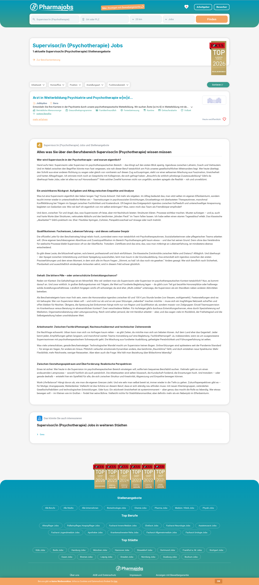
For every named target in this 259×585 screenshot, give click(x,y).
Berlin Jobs (58, 550)
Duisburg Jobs (170, 557)
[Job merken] (224, 119)
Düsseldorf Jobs (144, 550)
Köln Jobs (40, 550)
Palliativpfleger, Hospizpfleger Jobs (83, 525)
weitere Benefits (43, 113)
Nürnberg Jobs (148, 557)
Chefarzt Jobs (151, 525)
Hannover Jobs (122, 550)
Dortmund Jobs (167, 550)
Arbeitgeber (203, 7)
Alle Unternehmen (90, 508)
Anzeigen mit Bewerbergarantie (172, 575)
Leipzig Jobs (106, 557)
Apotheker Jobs (95, 532)
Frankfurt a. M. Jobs (192, 550)
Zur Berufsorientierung (48, 59)
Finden (211, 19)
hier (115, 581)
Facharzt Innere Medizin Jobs (123, 525)
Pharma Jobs (161, 508)
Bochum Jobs (191, 557)
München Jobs (100, 550)
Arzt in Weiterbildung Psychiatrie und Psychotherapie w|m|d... (83, 98)
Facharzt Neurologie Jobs (178, 525)
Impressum (135, 575)
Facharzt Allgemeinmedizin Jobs (162, 532)
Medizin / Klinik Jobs (184, 508)
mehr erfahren (40, 119)
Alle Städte (68, 508)
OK (218, 581)
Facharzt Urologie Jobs (196, 532)
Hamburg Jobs (78, 550)
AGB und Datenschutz (104, 575)
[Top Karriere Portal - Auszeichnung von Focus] (129, 476)
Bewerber (221, 7)
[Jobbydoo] (214, 100)
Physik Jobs (208, 508)
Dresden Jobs (127, 557)
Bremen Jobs (86, 557)
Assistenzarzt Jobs (207, 525)
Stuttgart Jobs (216, 550)
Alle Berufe (50, 508)
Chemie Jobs (140, 508)
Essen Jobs (67, 557)
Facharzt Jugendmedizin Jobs (65, 532)
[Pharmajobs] (51, 7)
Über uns (74, 575)
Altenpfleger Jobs (50, 525)
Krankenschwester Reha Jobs (124, 532)
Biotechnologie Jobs (116, 508)
